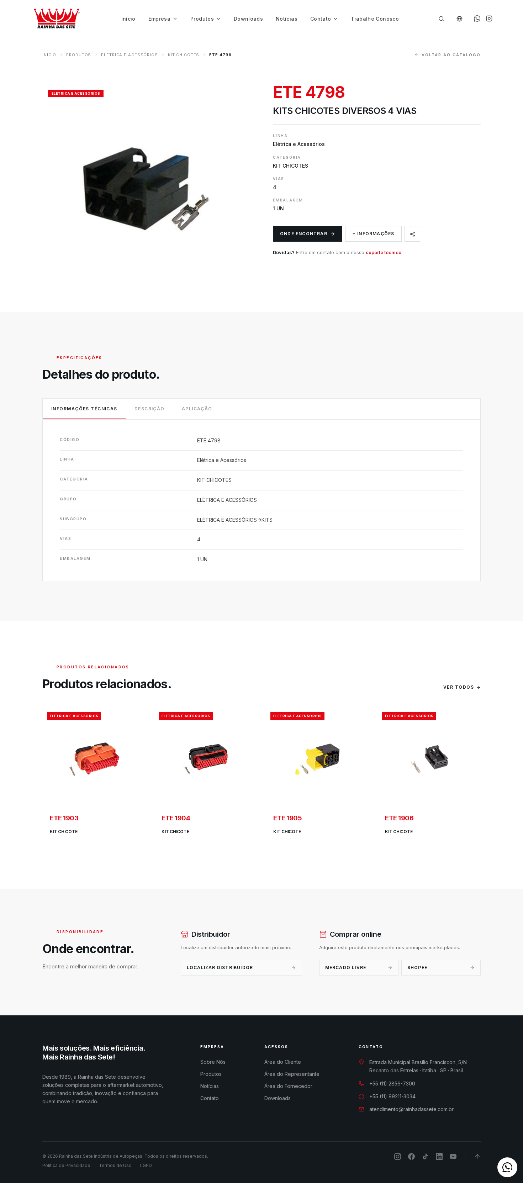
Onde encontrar (303, 233)
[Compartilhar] (412, 234)
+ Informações (374, 233)
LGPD (146, 1165)
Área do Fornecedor (288, 1086)
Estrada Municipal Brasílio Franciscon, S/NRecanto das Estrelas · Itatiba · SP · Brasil (418, 1066)
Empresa (159, 19)
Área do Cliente (282, 1062)
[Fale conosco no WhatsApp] (507, 1167)
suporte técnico (383, 252)
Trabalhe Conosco (375, 19)
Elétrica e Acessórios (129, 54)
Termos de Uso (115, 1165)
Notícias (286, 19)
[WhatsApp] (477, 18)
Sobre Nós (213, 1062)
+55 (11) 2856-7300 (392, 1084)
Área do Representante (291, 1074)
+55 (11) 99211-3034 (392, 1096)
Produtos (202, 19)
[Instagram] (489, 18)
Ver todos (458, 687)
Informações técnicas (84, 408)
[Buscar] (441, 19)
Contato (320, 19)
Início (128, 19)
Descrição (149, 408)
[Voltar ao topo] (477, 1156)
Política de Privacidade (66, 1165)
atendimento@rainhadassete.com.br (411, 1109)
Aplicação (197, 408)
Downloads (248, 19)
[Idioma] (459, 19)
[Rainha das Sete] (56, 18)
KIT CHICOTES (184, 54)
